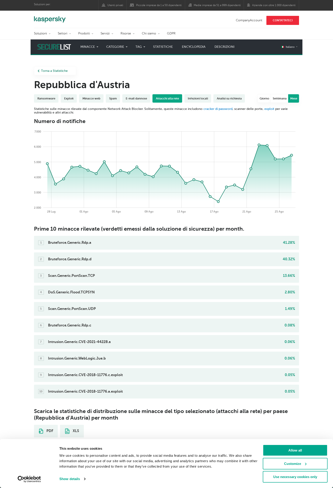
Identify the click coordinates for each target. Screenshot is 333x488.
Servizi (105, 33)
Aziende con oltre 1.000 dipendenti (274, 5)
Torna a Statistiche (54, 70)
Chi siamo (149, 33)
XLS (75, 431)
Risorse (126, 33)
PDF (49, 431)
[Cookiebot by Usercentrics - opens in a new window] (29, 479)
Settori (62, 33)
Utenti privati (115, 5)
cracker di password (217, 109)
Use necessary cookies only (295, 477)
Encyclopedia (193, 46)
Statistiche (163, 46)
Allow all (295, 450)
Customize (292, 464)
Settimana (280, 98)
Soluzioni (40, 33)
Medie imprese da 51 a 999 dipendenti (217, 5)
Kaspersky (50, 17)
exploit (269, 109)
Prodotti (84, 33)
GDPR (171, 33)
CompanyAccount (249, 20)
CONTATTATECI (283, 20)
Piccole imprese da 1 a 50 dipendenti (159, 5)
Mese (293, 98)
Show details (69, 479)
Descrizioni (224, 46)
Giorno (264, 98)
